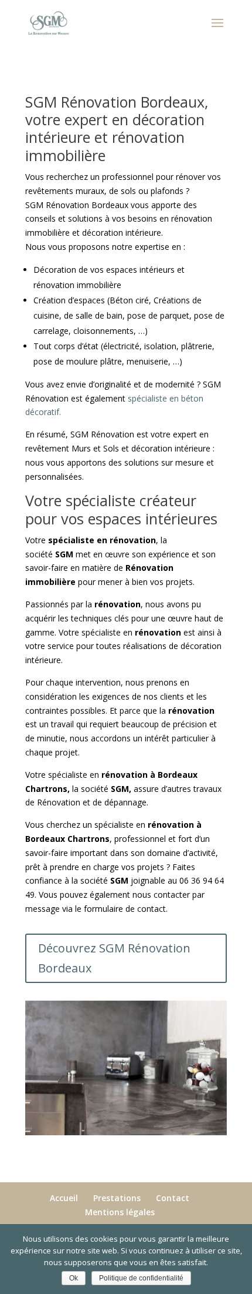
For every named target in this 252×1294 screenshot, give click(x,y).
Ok (73, 1278)
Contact (172, 1197)
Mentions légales (120, 1212)
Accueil (64, 1197)
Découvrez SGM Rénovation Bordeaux (114, 958)
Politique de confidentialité (141, 1278)
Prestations (117, 1197)
